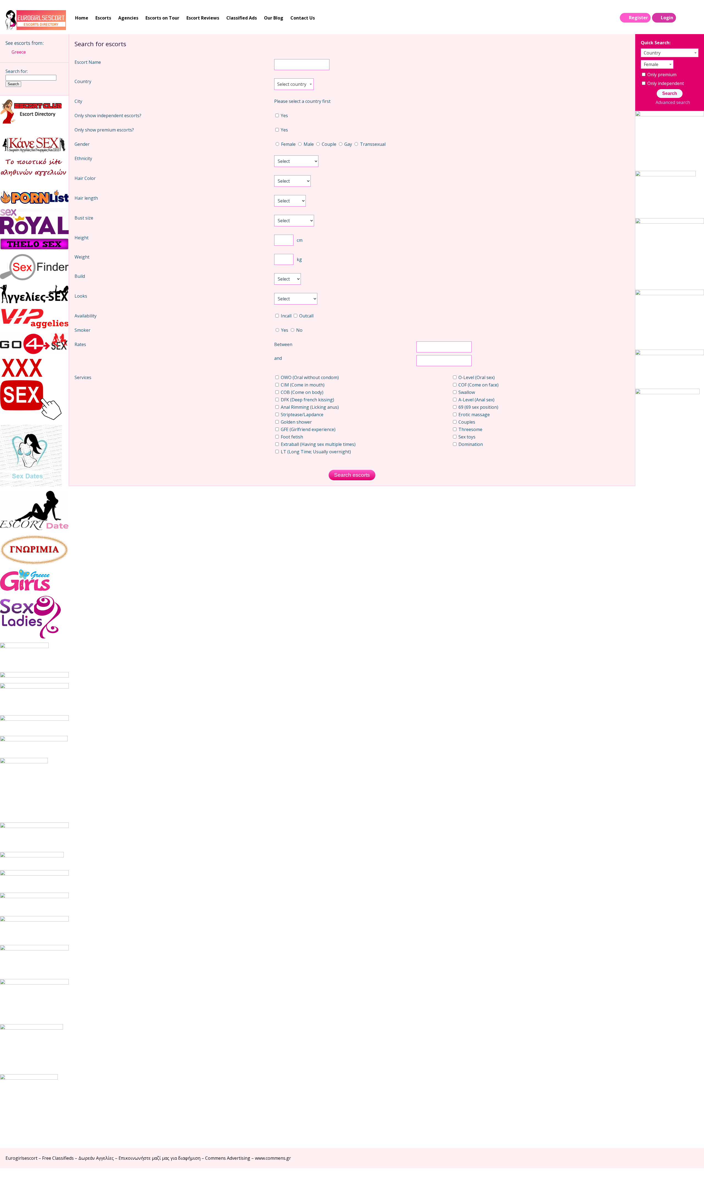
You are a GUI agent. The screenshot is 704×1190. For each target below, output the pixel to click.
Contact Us (302, 18)
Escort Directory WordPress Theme (690, 1179)
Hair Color (85, 178)
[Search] (682, 18)
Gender (82, 144)
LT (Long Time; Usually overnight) (315, 452)
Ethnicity (83, 158)
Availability (86, 316)
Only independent (665, 83)
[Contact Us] (693, 18)
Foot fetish (291, 437)
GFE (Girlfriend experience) (308, 429)
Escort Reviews (202, 18)
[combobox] (294, 84)
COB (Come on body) (301, 392)
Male (308, 144)
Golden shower (296, 422)
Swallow (466, 392)
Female (288, 144)
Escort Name (88, 62)
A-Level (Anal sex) (475, 400)
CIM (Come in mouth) (302, 385)
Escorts (103, 18)
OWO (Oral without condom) (309, 377)
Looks (81, 296)
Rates (80, 344)
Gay (348, 144)
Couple (329, 144)
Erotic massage (473, 415)
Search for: (17, 71)
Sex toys (466, 437)
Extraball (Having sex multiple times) (318, 444)
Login (667, 18)
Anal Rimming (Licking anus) (309, 407)
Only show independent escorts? (108, 116)
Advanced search (673, 102)
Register (638, 18)
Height (82, 238)
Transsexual (372, 144)
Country (83, 81)
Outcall (306, 316)
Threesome (469, 429)
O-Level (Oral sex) (476, 377)
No (298, 330)
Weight (82, 257)
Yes (284, 116)
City (78, 101)
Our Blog (273, 18)
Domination (470, 444)
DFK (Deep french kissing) (307, 400)
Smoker (82, 330)
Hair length (86, 198)
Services (83, 377)
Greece (19, 52)
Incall (286, 316)
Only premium (661, 75)
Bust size (84, 218)
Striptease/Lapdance (301, 415)
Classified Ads (241, 18)
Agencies (128, 18)
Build (80, 276)
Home (81, 18)
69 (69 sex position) (477, 407)
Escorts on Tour (162, 18)
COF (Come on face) (478, 385)
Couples (466, 422)
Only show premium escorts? (104, 130)
